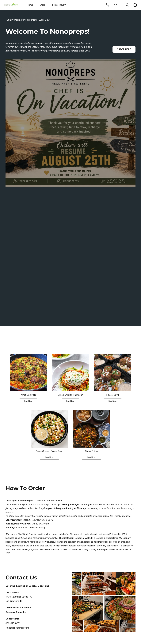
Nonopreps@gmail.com (17, 627)
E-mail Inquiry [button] (59, 4)
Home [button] (30, 4)
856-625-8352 (13, 623)
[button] (11, 4)
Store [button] (42, 4)
